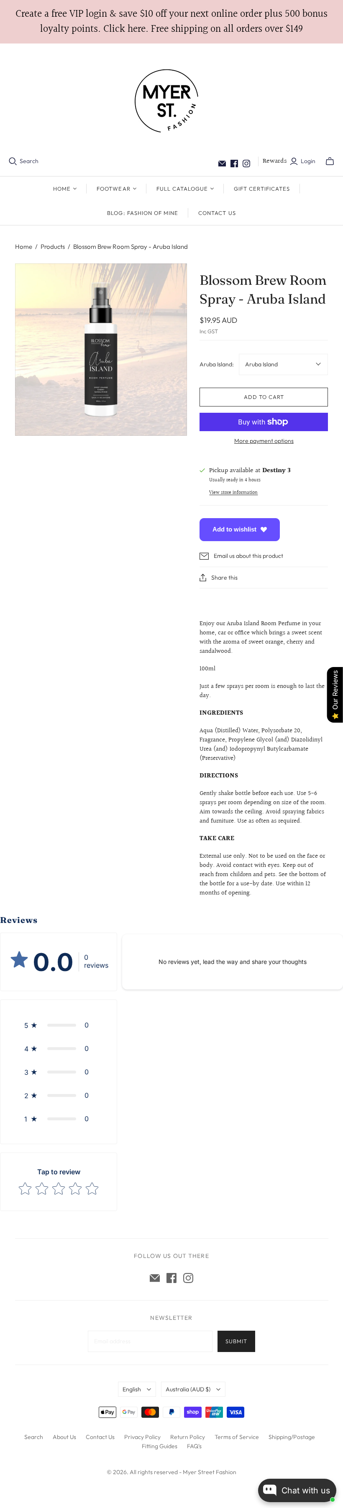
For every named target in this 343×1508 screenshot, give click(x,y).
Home (23, 246)
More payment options (264, 441)
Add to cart (264, 397)
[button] (58, 1025)
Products (53, 246)
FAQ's (194, 1446)
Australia (188, 1389)
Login (308, 161)
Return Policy (187, 1437)
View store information (233, 493)
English (132, 1389)
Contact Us (216, 213)
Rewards (275, 161)
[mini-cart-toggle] (330, 161)
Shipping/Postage (292, 1437)
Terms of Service (237, 1437)
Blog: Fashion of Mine (142, 213)
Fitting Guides (159, 1446)
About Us (64, 1437)
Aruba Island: (217, 364)
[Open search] (13, 161)
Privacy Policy (142, 1437)
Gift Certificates (262, 188)
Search (29, 161)
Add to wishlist (234, 529)
